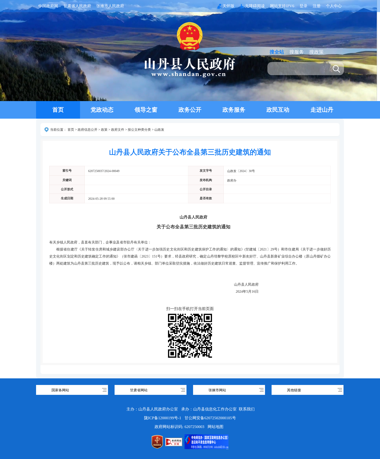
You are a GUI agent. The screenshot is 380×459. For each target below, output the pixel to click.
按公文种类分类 (139, 129)
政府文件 (117, 129)
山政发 (159, 129)
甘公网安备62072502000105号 (210, 418)
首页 (58, 110)
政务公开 (190, 110)
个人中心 (334, 6)
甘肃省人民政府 (77, 6)
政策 (104, 129)
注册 (317, 6)
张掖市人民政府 (110, 6)
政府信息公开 (87, 129)
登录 (303, 6)
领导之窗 (146, 110)
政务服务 (234, 110)
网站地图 (215, 427)
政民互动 (278, 110)
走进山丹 (322, 110)
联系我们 (247, 409)
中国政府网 (48, 6)
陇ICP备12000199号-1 (163, 418)
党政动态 (102, 110)
